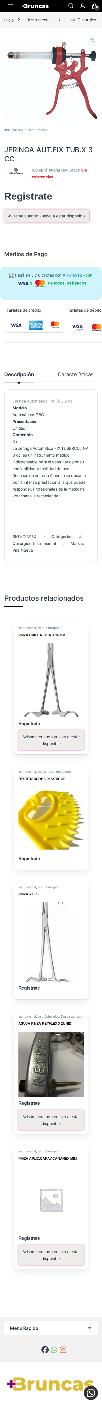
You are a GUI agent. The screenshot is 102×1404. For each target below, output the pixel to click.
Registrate (28, 196)
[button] (92, 40)
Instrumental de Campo (54, 772)
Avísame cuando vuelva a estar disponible (47, 215)
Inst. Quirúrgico (82, 19)
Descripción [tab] (19, 374)
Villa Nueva (22, 550)
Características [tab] (75, 374)
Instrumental (39, 19)
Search (71, 6)
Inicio (9, 19)
